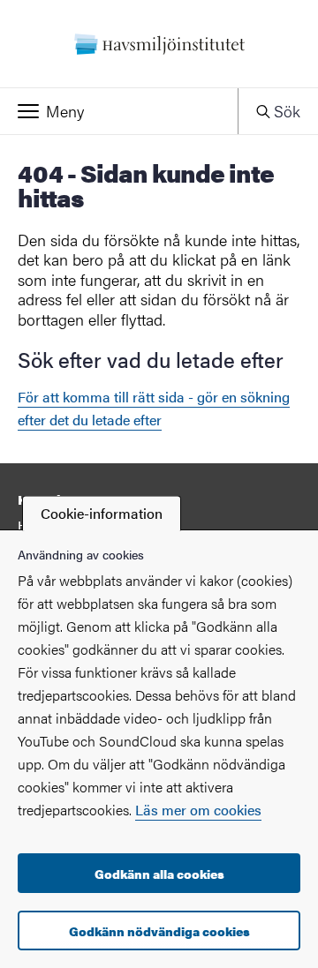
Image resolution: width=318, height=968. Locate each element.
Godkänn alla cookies (159, 873)
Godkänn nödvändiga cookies (159, 931)
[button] (119, 111)
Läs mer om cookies (198, 809)
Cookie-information (102, 513)
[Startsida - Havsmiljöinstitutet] (159, 43)
